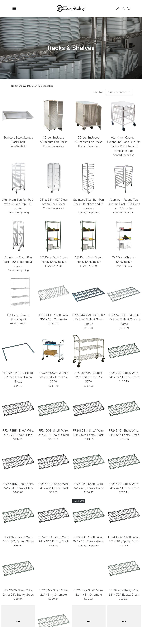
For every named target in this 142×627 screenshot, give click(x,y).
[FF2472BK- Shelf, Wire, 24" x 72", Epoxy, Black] (18, 409)
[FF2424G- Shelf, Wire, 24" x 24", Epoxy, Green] (18, 568)
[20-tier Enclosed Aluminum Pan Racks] (88, 116)
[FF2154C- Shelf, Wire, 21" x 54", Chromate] (53, 568)
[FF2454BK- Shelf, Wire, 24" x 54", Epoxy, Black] (18, 462)
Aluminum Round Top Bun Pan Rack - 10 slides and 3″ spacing (124, 204)
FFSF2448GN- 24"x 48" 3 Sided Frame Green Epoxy (18, 377)
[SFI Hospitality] (71, 8)
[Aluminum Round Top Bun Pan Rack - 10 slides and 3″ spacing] (124, 178)
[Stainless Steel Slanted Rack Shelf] (18, 116)
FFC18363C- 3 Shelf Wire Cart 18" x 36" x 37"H (88, 377)
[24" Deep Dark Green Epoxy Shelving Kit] (53, 236)
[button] (123, 8)
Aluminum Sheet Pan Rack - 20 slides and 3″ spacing (18, 261)
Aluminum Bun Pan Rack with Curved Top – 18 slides (18, 204)
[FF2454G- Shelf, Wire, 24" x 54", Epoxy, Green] (124, 409)
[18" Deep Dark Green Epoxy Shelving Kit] (89, 236)
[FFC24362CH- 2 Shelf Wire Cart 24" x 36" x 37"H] (53, 351)
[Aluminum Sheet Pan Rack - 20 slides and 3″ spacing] (18, 236)
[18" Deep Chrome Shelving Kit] (18, 293)
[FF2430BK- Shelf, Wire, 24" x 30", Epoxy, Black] (124, 515)
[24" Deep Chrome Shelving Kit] (124, 236)
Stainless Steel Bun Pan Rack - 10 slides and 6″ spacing (88, 204)
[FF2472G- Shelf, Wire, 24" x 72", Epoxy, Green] (124, 351)
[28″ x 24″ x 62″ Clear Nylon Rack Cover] (53, 178)
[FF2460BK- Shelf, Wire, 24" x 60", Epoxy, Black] (89, 409)
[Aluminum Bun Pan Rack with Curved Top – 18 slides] (18, 178)
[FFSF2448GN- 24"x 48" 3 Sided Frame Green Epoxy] (18, 351)
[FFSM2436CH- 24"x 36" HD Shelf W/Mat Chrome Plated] (124, 293)
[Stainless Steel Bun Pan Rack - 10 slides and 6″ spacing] (89, 178)
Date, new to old (117, 92)
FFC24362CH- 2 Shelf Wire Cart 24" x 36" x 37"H (53, 377)
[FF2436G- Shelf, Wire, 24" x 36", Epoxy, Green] (18, 515)
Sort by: (98, 92)
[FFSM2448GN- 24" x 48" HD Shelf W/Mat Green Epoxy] (89, 293)
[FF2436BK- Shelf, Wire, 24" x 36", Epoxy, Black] (53, 515)
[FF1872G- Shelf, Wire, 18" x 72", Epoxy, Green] (124, 568)
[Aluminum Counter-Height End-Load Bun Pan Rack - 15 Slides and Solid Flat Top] (123, 116)
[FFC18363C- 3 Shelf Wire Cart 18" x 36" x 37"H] (89, 351)
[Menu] (14, 8)
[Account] (118, 8)
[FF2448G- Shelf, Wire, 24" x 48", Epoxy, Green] (89, 462)
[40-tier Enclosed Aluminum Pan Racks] (53, 116)
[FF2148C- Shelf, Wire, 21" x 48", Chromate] (89, 568)
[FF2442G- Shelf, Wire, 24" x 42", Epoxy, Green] (124, 462)
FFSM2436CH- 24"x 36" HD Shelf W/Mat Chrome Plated (123, 319)
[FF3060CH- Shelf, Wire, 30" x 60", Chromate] (53, 293)
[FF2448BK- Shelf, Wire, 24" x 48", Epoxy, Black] (53, 462)
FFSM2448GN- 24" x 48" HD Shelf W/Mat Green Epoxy (88, 319)
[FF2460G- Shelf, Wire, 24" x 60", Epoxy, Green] (53, 409)
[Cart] (128, 8)
